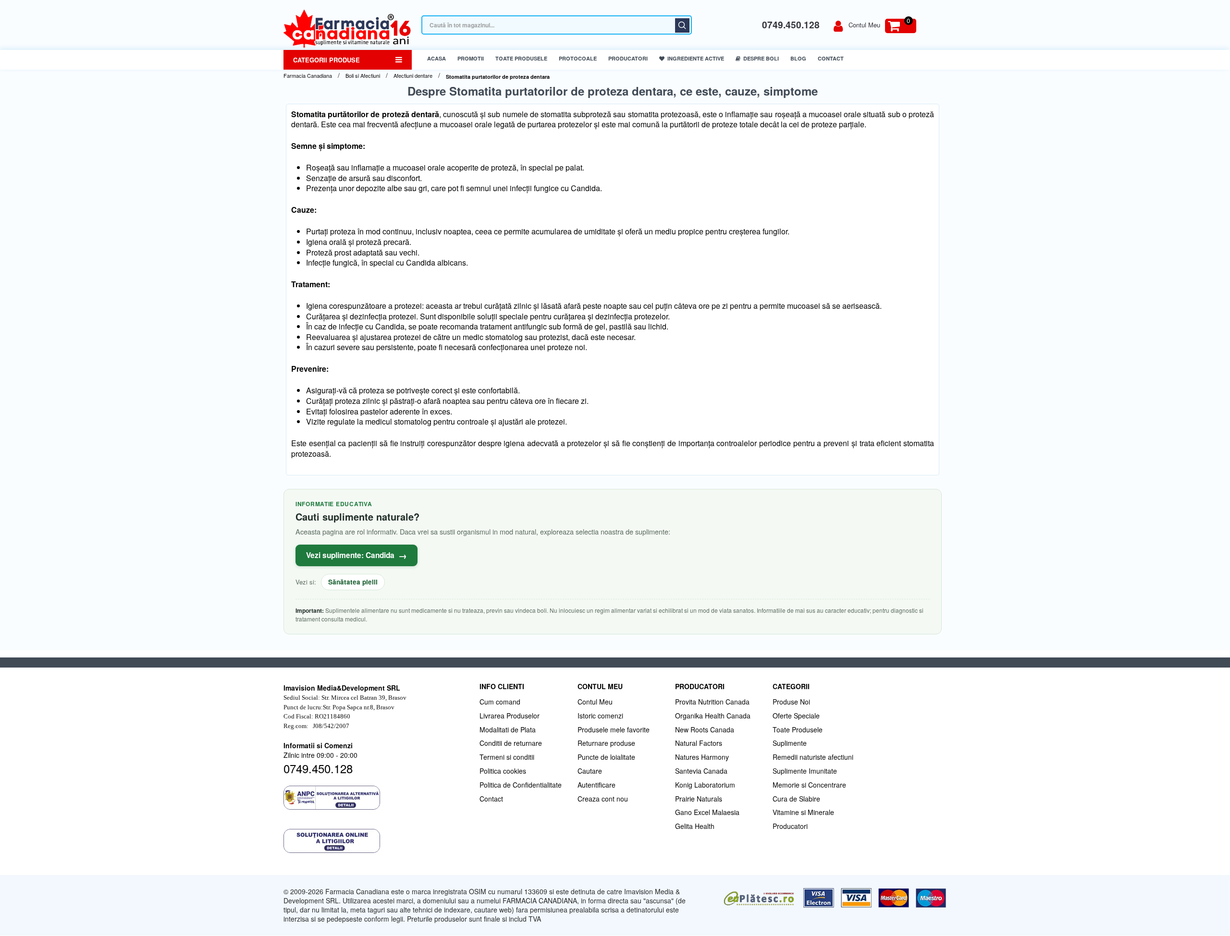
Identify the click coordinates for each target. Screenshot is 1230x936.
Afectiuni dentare (413, 75)
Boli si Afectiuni (362, 75)
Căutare (682, 25)
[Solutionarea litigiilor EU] (376, 841)
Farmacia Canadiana (307, 75)
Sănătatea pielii (353, 581)
